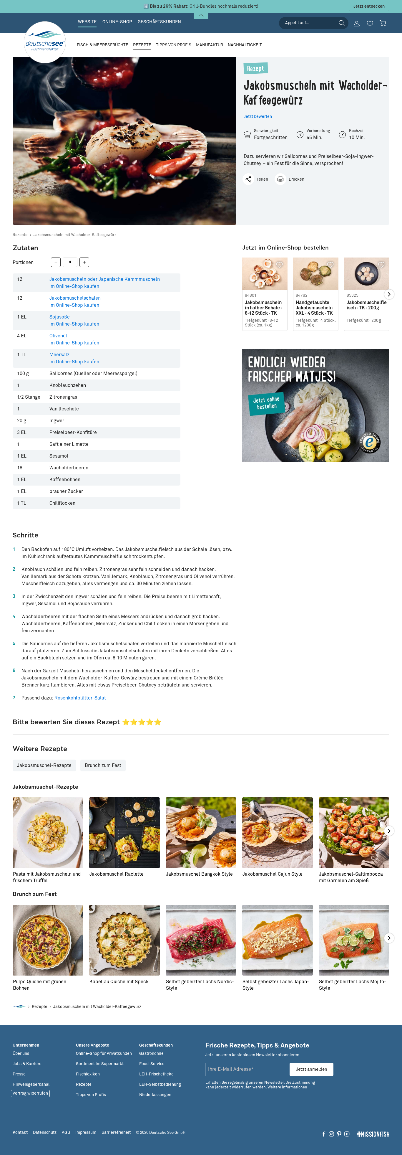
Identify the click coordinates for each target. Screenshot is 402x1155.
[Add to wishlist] (279, 265)
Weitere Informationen (287, 1087)
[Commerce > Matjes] (315, 405)
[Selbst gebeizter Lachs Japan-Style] (277, 940)
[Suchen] (341, 23)
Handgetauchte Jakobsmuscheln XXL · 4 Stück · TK (314, 308)
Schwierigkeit (266, 131)
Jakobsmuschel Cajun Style (272, 874)
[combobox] (313, 23)
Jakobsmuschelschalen (75, 302)
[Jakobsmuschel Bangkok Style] (201, 832)
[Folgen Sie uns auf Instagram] (331, 1133)
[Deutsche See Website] (19, 1007)
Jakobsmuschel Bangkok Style (199, 874)
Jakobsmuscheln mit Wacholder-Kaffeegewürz (75, 235)
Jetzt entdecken (369, 6)
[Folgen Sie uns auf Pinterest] (339, 1133)
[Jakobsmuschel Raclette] (124, 832)
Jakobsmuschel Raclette (116, 874)
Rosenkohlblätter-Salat (80, 698)
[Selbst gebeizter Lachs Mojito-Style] (354, 940)
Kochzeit (357, 131)
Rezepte (20, 235)
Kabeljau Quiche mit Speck (119, 981)
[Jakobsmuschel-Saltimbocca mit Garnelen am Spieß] (354, 832)
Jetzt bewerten (258, 117)
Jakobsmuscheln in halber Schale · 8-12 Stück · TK (263, 308)
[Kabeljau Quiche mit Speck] (124, 940)
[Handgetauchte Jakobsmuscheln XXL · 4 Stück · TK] (315, 274)
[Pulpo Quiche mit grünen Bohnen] (48, 940)
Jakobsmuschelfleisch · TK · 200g (367, 305)
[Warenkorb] (382, 23)
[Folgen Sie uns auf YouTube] (346, 1133)
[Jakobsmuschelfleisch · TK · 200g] (366, 274)
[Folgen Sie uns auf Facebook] (323, 1133)
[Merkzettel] (369, 23)
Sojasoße (74, 320)
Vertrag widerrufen (30, 1093)
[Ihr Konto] (356, 23)
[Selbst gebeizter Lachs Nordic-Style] (201, 940)
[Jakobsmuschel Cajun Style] (277, 832)
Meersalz (74, 358)
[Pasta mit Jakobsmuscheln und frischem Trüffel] (48, 832)
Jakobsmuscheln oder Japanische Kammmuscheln (104, 283)
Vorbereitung (318, 131)
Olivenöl (74, 339)
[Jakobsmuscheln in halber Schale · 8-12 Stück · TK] (265, 274)
